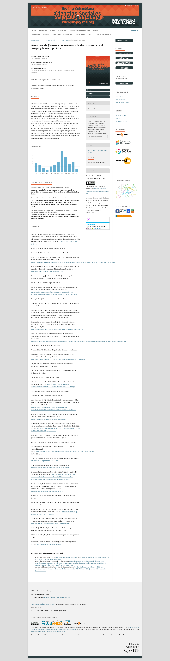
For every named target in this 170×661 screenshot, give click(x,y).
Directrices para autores (61, 34)
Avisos (52, 30)
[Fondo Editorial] (125, 212)
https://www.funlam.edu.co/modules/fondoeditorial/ (48, 631)
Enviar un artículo (124, 40)
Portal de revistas (103, 34)
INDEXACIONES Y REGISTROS (80, 30)
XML (90, 97)
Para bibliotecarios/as (122, 103)
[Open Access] (123, 136)
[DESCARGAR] (124, 84)
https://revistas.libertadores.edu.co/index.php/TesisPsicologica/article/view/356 (57, 329)
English (117, 118)
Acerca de (62, 30)
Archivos (43, 30)
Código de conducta (40, 34)
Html (91, 93)
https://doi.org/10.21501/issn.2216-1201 (56, 597)
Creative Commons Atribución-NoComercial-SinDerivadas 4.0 (97, 191)
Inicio (33, 40)
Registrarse (129, 5)
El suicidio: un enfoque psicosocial (66, 557)
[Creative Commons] (35, 624)
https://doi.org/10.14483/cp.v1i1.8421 (49, 544)
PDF (90, 90)
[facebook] (117, 212)
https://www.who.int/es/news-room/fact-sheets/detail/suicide (50, 467)
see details (97, 228)
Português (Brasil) (121, 121)
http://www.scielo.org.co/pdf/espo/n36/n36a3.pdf (47, 271)
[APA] (132, 212)
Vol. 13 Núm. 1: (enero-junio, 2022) (56, 40)
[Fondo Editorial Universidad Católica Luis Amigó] (67, 624)
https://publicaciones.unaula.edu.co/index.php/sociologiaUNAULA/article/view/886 (58, 359)
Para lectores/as (120, 97)
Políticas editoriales (83, 34)
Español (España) (121, 115)
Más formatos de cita (96, 136)
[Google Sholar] (128, 212)
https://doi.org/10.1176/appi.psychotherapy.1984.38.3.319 (50, 523)
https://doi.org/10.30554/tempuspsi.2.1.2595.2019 (47, 491)
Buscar (135, 30)
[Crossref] (123, 144)
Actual (33, 30)
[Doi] (124, 164)
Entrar (137, 5)
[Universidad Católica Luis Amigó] (123, 216)
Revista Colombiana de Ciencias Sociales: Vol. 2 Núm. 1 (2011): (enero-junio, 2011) (70, 564)
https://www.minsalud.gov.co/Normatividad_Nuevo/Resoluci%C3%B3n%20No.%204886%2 (65, 451)
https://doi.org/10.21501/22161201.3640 (47, 80)
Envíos (95, 30)
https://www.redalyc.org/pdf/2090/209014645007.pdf (48, 419)
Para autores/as (120, 100)
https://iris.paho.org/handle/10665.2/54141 (45, 461)
